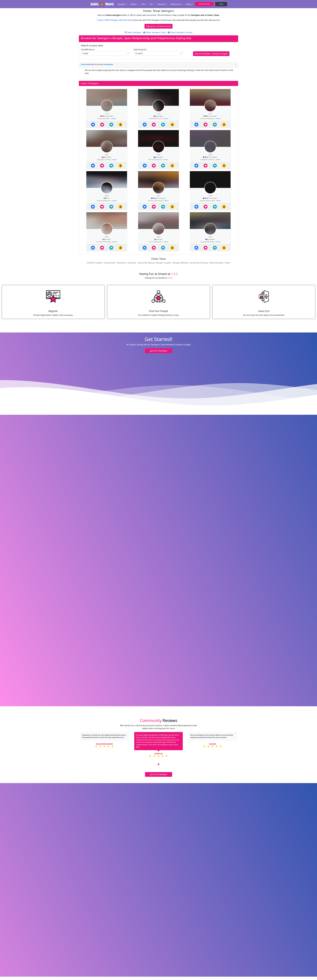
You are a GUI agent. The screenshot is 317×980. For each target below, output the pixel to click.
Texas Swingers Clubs (155, 32)
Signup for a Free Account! (158, 26)
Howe (227, 262)
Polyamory (121, 262)
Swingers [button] (122, 4)
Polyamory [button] (161, 4)
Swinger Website (180, 262)
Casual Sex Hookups (198, 262)
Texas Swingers (134, 32)
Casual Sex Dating (145, 262)
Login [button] (221, 4)
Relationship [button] (176, 4)
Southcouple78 (86, 64)
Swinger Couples (163, 262)
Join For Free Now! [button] (158, 350)
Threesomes (109, 262)
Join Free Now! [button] (204, 4)
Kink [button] (143, 4)
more (114, 119)
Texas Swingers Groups (181, 32)
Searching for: (140, 49)
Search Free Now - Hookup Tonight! (211, 53)
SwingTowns (108, 64)
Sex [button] (151, 4)
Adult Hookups (217, 262)
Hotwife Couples (94, 262)
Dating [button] (189, 4)
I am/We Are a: (87, 49)
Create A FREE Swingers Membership (114, 20)
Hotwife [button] (133, 4)
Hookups (132, 262)
